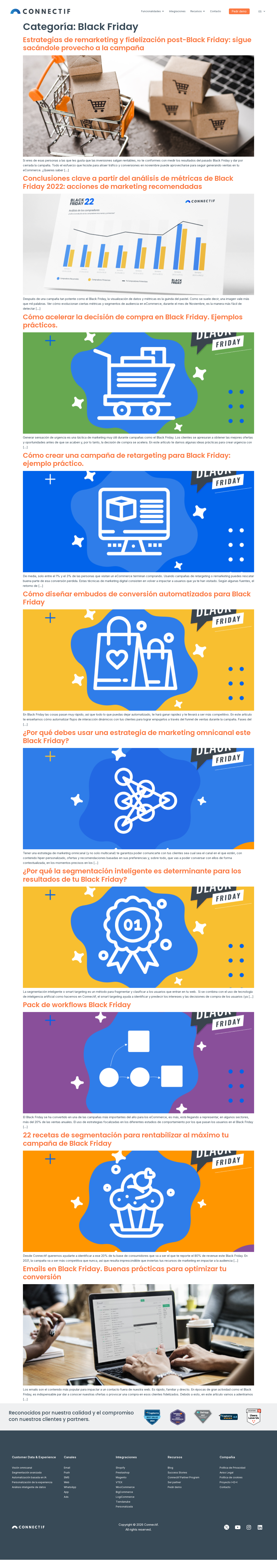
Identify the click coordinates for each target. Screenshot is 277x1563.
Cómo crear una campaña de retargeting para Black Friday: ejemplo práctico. (127, 459)
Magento (121, 1477)
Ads (66, 1496)
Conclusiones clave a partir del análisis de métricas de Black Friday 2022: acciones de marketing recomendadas (128, 182)
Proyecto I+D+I (228, 1482)
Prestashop (123, 1472)
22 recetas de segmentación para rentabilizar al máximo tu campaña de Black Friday (126, 1139)
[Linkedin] (260, 1527)
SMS (66, 1477)
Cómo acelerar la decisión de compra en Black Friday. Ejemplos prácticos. (133, 321)
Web (66, 1482)
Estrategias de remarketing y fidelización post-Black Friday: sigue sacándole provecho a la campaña (137, 44)
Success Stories (177, 1472)
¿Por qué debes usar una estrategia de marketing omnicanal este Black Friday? (137, 737)
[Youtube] (238, 1527)
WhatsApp (70, 1487)
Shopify (120, 1467)
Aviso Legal (226, 1472)
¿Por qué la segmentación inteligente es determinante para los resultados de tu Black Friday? (132, 875)
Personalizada (124, 1506)
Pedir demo (175, 1487)
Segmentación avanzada (27, 1472)
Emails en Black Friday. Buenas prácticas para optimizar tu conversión (125, 1273)
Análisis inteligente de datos (29, 1487)
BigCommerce (124, 1491)
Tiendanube (123, 1501)
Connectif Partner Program (183, 1477)
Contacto (225, 1487)
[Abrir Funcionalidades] (163, 11)
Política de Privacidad (232, 1467)
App (66, 1491)
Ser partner (174, 1482)
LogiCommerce (125, 1496)
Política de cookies (231, 1477)
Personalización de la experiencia (32, 1482)
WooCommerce (125, 1487)
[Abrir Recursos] (204, 11)
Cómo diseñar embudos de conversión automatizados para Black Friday (137, 598)
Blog (170, 1467)
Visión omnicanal (22, 1467)
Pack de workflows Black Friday (77, 1005)
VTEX (119, 1482)
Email (67, 1467)
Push (67, 1472)
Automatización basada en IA (29, 1477)
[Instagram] (249, 1527)
